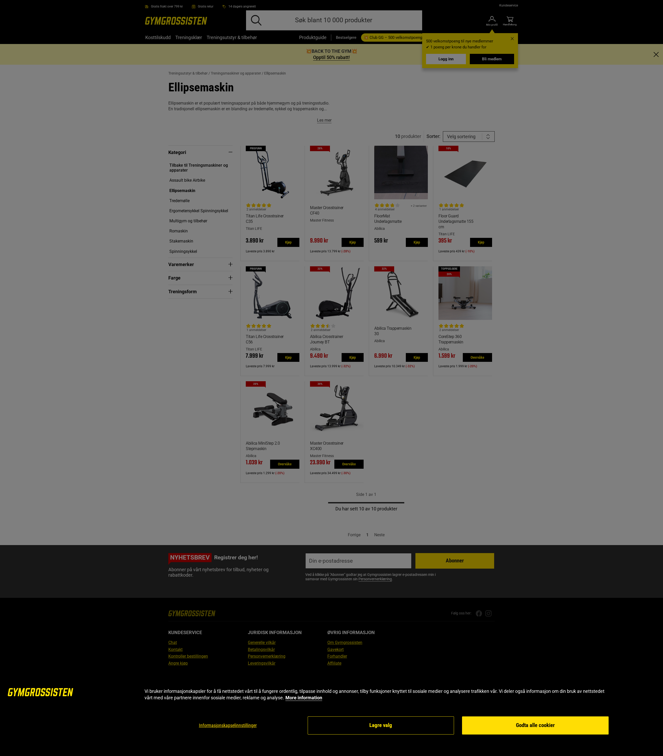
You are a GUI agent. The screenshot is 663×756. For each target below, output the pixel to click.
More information (303, 697)
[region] (331, 711)
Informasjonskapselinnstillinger (228, 725)
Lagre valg (380, 725)
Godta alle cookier (535, 725)
